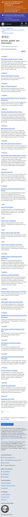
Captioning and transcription (8, 485)
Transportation (9, 28)
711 (2, 439)
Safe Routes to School (7, 33)
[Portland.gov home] (6, 24)
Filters (6, 37)
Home (2, 28)
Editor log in (4, 499)
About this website (5, 494)
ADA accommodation (6, 483)
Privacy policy (4, 488)
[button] (22, 24)
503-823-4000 (15, 438)
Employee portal (5, 497)
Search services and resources (8, 49)
